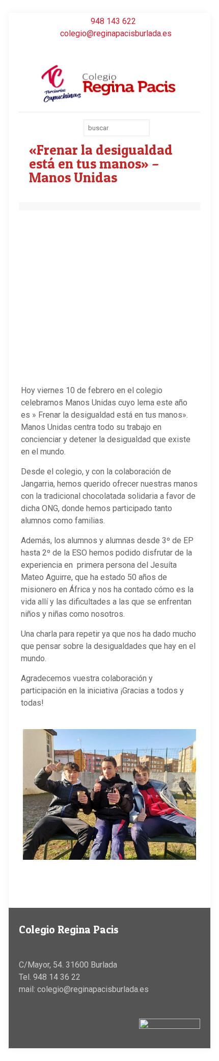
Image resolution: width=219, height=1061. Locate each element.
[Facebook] (96, 48)
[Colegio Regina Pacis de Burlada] (109, 83)
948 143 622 (113, 21)
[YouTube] (109, 48)
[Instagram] (123, 48)
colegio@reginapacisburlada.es (116, 33)
